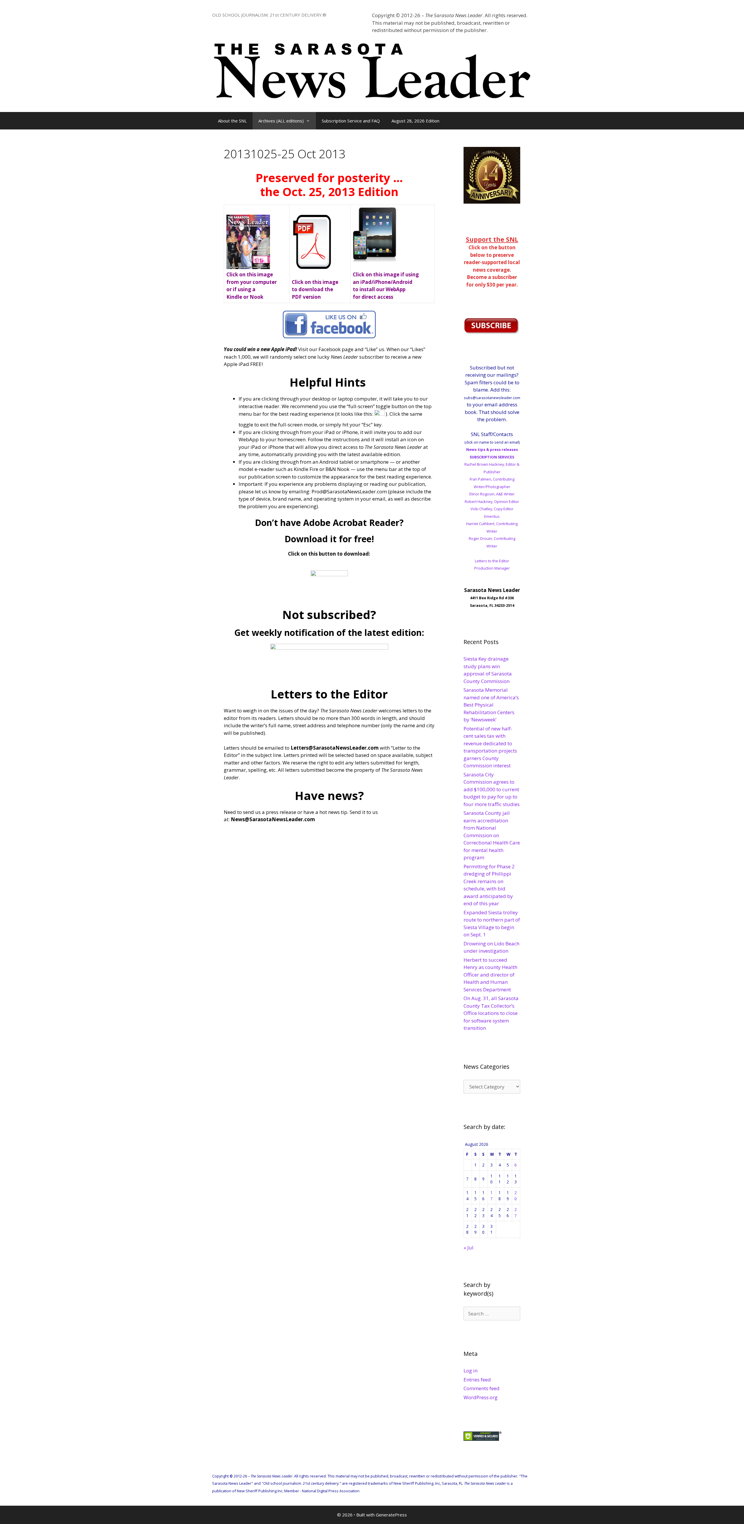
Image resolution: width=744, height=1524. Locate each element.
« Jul (468, 1247)
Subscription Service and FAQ (351, 121)
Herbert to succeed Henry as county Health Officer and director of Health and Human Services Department (490, 974)
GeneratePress (391, 1515)
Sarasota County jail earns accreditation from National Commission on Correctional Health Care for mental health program (492, 835)
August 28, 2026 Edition (415, 121)
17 (491, 1195)
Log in (470, 1370)
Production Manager (492, 568)
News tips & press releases (492, 449)
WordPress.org (481, 1397)
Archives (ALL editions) (281, 121)
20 (515, 1195)
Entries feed (477, 1379)
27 (515, 1212)
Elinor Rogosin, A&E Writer (492, 494)
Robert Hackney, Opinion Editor (492, 501)
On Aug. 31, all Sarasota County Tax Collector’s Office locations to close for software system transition (491, 1013)
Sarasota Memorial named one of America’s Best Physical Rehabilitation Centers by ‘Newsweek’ (491, 705)
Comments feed (482, 1388)
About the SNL (232, 121)
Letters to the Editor (492, 560)
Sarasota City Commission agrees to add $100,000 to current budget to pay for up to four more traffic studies (492, 789)
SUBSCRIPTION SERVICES (492, 457)
